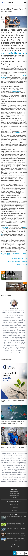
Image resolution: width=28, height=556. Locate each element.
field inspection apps (19, 237)
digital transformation (20, 258)
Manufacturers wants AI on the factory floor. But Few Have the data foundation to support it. (17, 529)
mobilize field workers (14, 261)
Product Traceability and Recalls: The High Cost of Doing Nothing (17, 517)
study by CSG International (16, 187)
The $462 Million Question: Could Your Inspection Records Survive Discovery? (16, 534)
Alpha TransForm (5, 227)
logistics (24, 261)
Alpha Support (14, 504)
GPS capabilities (15, 91)
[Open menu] (25, 2)
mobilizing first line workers (14, 53)
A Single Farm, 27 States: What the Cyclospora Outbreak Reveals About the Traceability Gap (16, 524)
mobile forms (17, 132)
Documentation (14, 507)
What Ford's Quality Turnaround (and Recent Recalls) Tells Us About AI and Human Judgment (16, 539)
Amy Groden (5, 14)
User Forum (14, 510)
